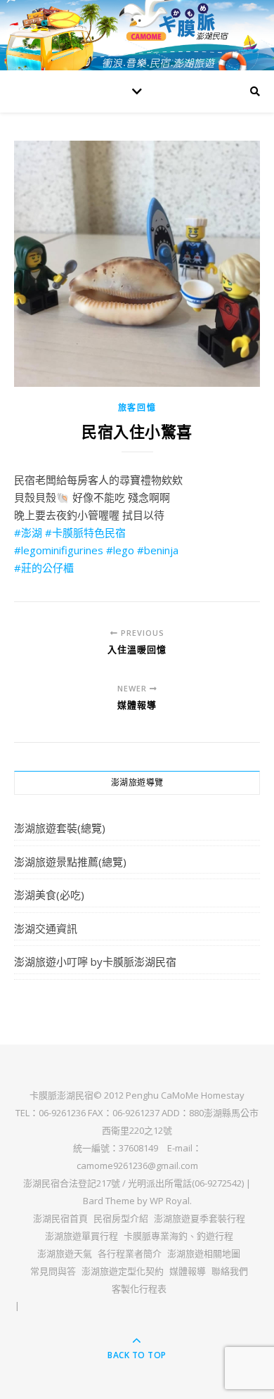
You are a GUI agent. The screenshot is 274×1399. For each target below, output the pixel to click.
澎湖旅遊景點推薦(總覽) (70, 862)
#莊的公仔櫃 (44, 568)
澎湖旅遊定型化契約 (122, 1271)
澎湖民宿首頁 (60, 1218)
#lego (120, 550)
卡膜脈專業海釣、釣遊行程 (178, 1235)
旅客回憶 (137, 408)
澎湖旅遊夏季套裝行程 (199, 1218)
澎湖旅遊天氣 (64, 1253)
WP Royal (170, 1200)
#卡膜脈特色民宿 (85, 532)
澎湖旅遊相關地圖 (203, 1253)
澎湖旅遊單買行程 (81, 1235)
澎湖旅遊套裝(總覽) (59, 828)
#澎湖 (28, 532)
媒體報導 (187, 1271)
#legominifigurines (58, 550)
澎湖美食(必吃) (49, 895)
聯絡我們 (229, 1271)
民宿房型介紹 (120, 1218)
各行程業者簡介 (130, 1253)
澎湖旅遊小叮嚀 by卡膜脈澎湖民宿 (95, 961)
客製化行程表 (139, 1288)
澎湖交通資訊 (45, 928)
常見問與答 (53, 1271)
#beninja (157, 550)
